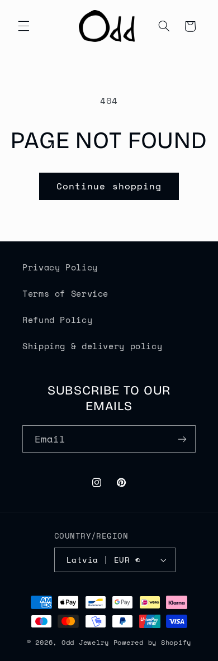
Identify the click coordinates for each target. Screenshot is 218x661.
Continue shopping (109, 186)
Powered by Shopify (152, 642)
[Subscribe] (182, 439)
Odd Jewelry (85, 642)
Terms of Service (65, 293)
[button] (23, 26)
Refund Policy (57, 320)
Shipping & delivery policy (92, 346)
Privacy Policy (60, 267)
